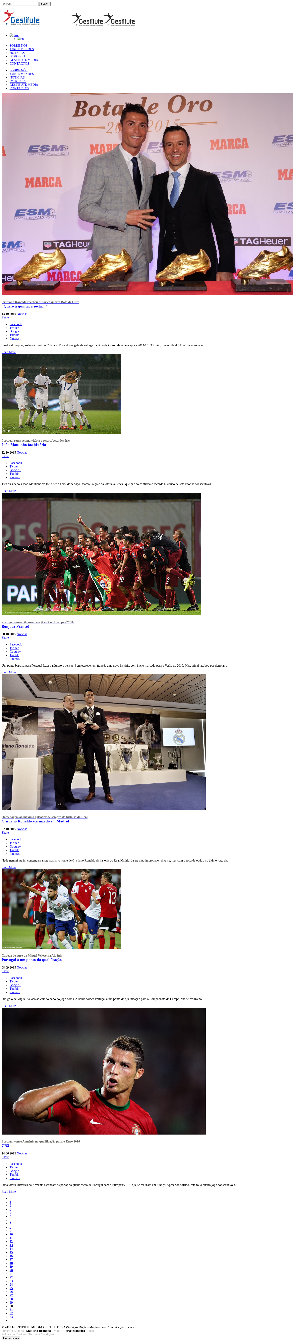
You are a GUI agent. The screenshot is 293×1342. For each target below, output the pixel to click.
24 (11, 1284)
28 (11, 1299)
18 (11, 1263)
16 (11, 1256)
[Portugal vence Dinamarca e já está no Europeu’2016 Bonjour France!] (101, 614)
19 (11, 1266)
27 (11, 1295)
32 (11, 1313)
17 (11, 1259)
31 (11, 1309)
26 (11, 1291)
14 (11, 1248)
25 (11, 1288)
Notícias (22, 313)
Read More (9, 352)
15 (11, 1252)
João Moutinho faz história (36, 443)
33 (11, 1316)
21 (11, 1273)
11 (11, 1238)
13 (11, 1245)
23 (11, 1281)
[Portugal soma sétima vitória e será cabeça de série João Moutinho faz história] (61, 432)
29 (11, 1302)
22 (11, 1277)
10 (11, 1234)
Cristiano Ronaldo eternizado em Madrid (45, 819)
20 (11, 1270)
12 (11, 1241)
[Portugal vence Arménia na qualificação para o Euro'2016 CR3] (104, 1133)
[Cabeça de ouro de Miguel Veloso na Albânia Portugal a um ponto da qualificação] (61, 947)
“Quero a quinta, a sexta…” (40, 304)
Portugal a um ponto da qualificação (32, 958)
